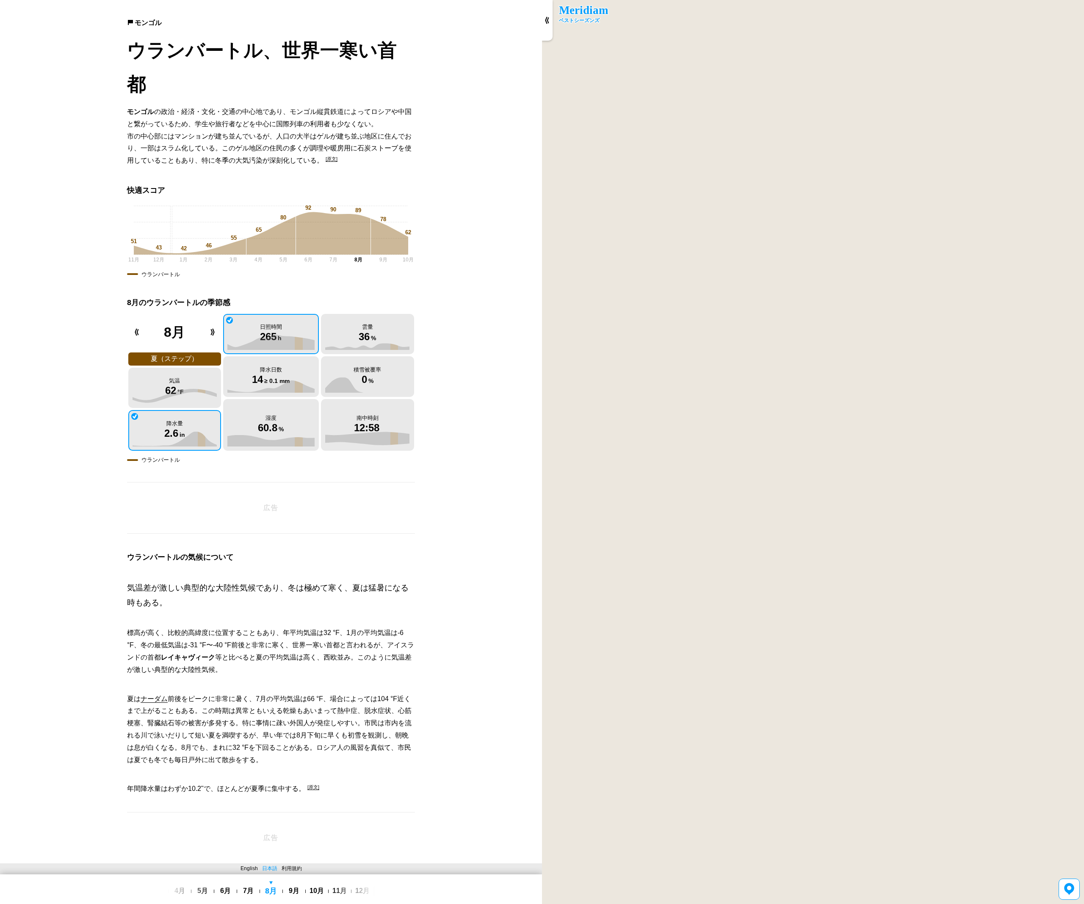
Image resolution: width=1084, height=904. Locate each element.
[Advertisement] (271, 508)
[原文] (331, 158)
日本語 (269, 868)
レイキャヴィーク (188, 657)
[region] (813, 452)
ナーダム (154, 698)
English (249, 868)
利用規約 (292, 868)
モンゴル (148, 22)
